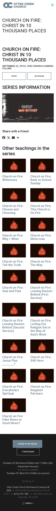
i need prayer (28, 451)
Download (39, 76)
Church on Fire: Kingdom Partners (40, 390)
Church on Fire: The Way (40, 263)
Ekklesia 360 (28, 503)
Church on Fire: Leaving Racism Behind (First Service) (41, 293)
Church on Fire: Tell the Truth (12, 263)
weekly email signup (27, 443)
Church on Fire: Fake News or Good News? (12, 419)
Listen (14, 76)
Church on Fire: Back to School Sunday (40, 180)
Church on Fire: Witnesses (12, 178)
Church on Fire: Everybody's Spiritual (12, 390)
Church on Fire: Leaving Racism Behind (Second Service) (13, 326)
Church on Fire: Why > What (12, 237)
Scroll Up (27, 481)
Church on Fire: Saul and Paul (12, 289)
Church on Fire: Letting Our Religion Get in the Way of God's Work (40, 327)
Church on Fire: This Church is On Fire (40, 209)
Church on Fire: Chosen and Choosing (12, 209)
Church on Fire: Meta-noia (40, 237)
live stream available (28, 469)
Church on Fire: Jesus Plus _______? (12, 360)
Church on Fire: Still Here (40, 358)
